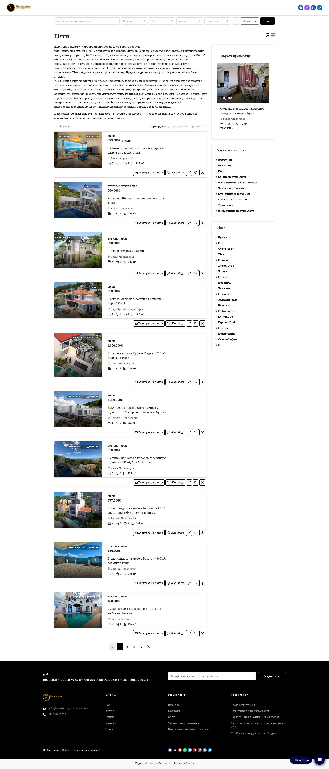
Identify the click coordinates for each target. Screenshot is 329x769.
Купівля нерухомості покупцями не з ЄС (257, 725)
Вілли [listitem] (222, 171)
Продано (94, 287)
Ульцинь (111, 723)
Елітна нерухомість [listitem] (232, 176)
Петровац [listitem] (224, 294)
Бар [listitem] (220, 243)
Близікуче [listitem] (225, 316)
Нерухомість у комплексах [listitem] (237, 182)
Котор (109, 711)
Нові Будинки (73, 396)
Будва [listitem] (222, 237)
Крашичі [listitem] (224, 282)
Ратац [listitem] (222, 345)
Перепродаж (92, 136)
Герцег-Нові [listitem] (226, 322)
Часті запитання (242, 705)
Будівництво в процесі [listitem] (234, 193)
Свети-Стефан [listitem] (227, 339)
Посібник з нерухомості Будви (253, 733)
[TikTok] (200, 750)
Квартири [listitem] (225, 159)
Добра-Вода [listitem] (226, 265)
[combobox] (134, 21)
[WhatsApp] (185, 750)
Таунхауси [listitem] (226, 205)
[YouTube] (180, 750)
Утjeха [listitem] (222, 271)
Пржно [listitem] (223, 328)
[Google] (313, 7)
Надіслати (272, 676)
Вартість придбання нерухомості (255, 717)
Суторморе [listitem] (226, 248)
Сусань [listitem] (223, 277)
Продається (60, 238)
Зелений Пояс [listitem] (227, 299)
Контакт (174, 711)
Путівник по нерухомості (249, 711)
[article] (243, 98)
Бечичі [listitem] (223, 260)
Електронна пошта (150, 172)
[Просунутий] (235, 21)
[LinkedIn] (319, 7)
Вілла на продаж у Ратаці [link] (126, 251)
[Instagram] (307, 7)
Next (264, 85)
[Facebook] (300, 7)
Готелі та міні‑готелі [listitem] (232, 199)
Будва (109, 717)
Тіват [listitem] (222, 254)
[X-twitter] (175, 750)
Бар (108, 705)
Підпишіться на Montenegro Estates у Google (164, 763)
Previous (222, 85)
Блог (171, 717)
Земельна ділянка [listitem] (231, 188)
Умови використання (184, 723)
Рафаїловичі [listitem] (226, 311)
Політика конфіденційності (188, 729)
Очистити (250, 21)
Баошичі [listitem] (224, 305)
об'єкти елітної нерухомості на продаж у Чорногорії (107, 113)
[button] (267, 35)
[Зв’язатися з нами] (319, 759)
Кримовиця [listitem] (226, 333)
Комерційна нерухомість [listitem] (236, 210)
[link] (78, 150)
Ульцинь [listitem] (224, 288)
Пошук (267, 21)
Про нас (174, 705)
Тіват (109, 729)
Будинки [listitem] (224, 165)
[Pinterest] (195, 750)
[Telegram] (190, 750)
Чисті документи (87, 238)
